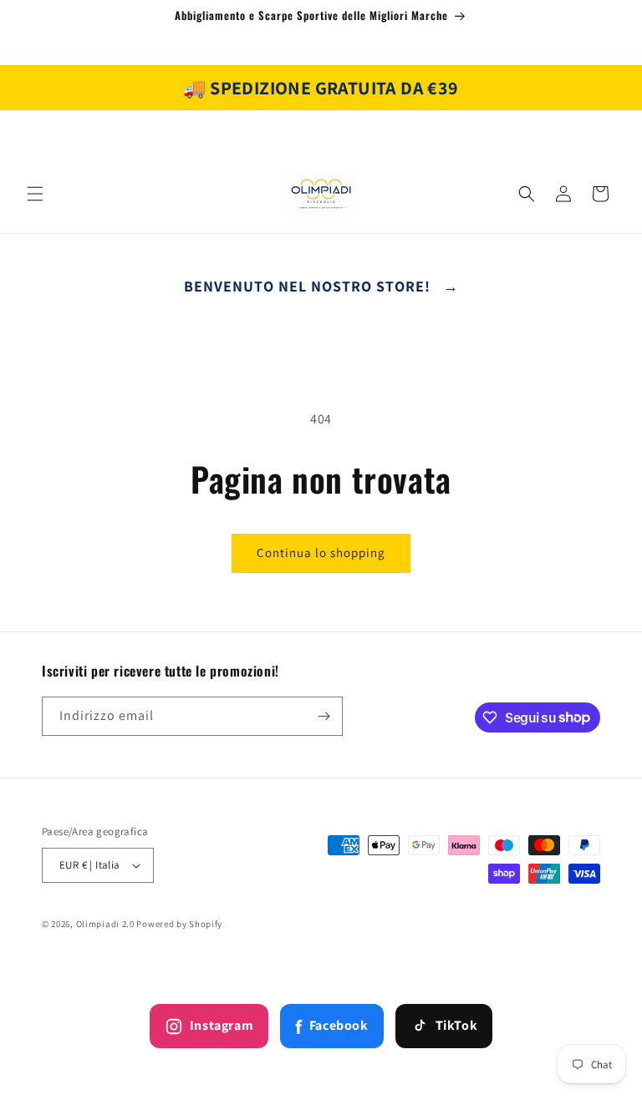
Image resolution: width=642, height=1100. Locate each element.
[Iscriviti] (323, 716)
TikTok (457, 1025)
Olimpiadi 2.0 (105, 924)
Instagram (221, 1025)
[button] (35, 193)
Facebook (331, 1026)
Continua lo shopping (321, 552)
